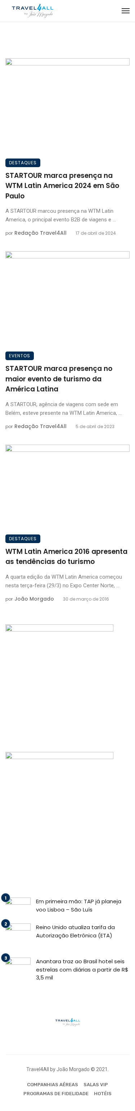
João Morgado (34, 598)
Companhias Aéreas (52, 1084)
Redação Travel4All (40, 233)
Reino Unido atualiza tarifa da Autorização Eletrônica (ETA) (75, 931)
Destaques (23, 163)
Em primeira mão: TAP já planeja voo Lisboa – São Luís (78, 905)
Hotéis (103, 1093)
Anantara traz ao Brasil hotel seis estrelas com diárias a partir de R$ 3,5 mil (82, 969)
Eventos (19, 356)
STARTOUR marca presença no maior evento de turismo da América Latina (58, 379)
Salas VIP (96, 1084)
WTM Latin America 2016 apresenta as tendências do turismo (66, 557)
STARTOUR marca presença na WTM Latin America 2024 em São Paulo (62, 186)
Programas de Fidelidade (56, 1093)
